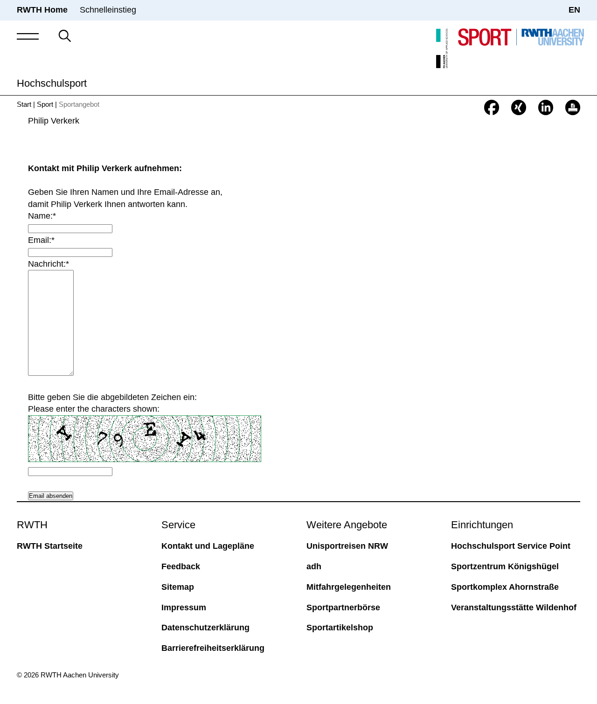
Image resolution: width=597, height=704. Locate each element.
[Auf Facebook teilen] (491, 107)
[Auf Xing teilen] (518, 107)
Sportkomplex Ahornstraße (505, 587)
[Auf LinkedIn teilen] (545, 107)
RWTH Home (42, 9)
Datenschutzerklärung (205, 627)
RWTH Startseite (50, 546)
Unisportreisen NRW (347, 546)
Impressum (183, 607)
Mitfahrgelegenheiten (348, 587)
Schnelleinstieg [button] (108, 9)
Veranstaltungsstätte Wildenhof (513, 607)
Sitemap (177, 587)
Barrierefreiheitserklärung (212, 648)
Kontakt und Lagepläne (207, 546)
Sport (45, 104)
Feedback (180, 566)
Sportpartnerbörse (343, 607)
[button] (28, 36)
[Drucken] (572, 107)
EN (574, 9)
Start (24, 104)
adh (313, 566)
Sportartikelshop (339, 627)
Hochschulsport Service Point (510, 546)
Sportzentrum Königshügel (505, 566)
